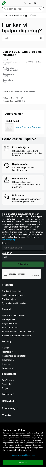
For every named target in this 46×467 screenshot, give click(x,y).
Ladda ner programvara (13, 295)
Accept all (23, 462)
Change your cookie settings (23, 455)
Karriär (5, 348)
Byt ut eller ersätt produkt (14, 303)
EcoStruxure (8, 380)
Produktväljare (9, 299)
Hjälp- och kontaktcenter (13, 315)
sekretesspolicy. (8, 239)
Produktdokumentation (12, 291)
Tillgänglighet (8, 360)
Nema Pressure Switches (28, 127)
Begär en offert (9, 323)
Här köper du (8, 319)
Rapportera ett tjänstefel (14, 356)
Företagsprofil (8, 352)
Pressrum (6, 364)
